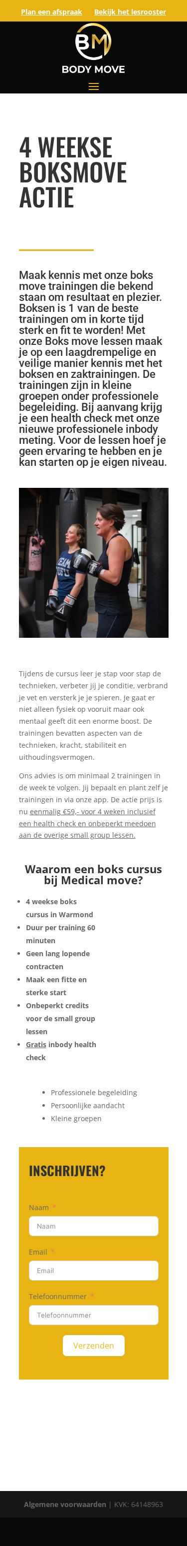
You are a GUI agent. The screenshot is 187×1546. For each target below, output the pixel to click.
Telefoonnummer (58, 1296)
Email (38, 1252)
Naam (39, 1207)
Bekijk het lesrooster (130, 11)
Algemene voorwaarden (66, 1504)
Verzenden (93, 1345)
